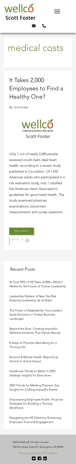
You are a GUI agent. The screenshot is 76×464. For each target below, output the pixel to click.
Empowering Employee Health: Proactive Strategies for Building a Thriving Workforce (36, 404)
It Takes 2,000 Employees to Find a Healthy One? (38, 160)
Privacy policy (26, 453)
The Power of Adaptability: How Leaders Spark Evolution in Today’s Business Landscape (35, 315)
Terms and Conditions (45, 453)
